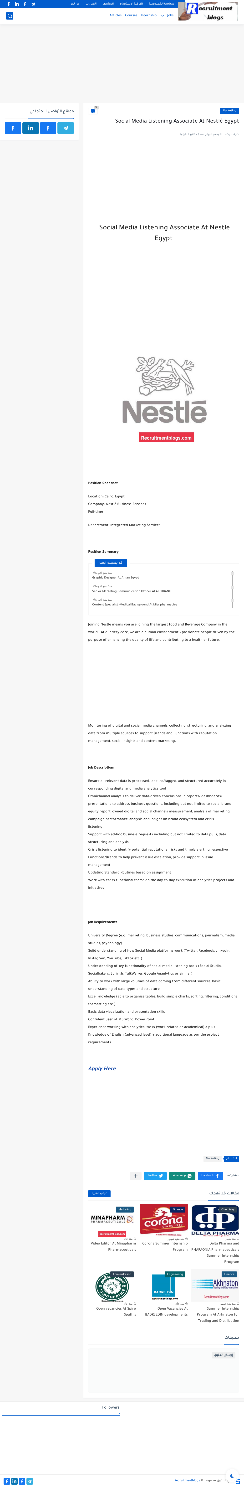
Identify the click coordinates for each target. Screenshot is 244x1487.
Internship (149, 15)
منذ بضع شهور (176, 1238)
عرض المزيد (99, 1193)
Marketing (229, 111)
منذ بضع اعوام (104, 572)
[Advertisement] (122, 66)
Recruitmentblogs (187, 1480)
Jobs (170, 15)
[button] (210, 1176)
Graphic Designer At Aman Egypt (115, 578)
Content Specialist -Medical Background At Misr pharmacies (134, 605)
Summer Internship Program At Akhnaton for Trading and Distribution (218, 1315)
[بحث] (9, 16)
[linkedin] (17, 4)
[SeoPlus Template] (237, 1481)
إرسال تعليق (223, 1355)
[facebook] (25, 4)
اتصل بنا (91, 4)
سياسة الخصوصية (161, 4)
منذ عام (128, 1238)
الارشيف (108, 4)
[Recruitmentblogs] (208, 11)
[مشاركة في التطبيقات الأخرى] (136, 1176)
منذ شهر (231, 1238)
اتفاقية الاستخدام (131, 4)
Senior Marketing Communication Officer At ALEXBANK (131, 591)
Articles (116, 15)
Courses (131, 15)
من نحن (74, 4)
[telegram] (33, 4)
